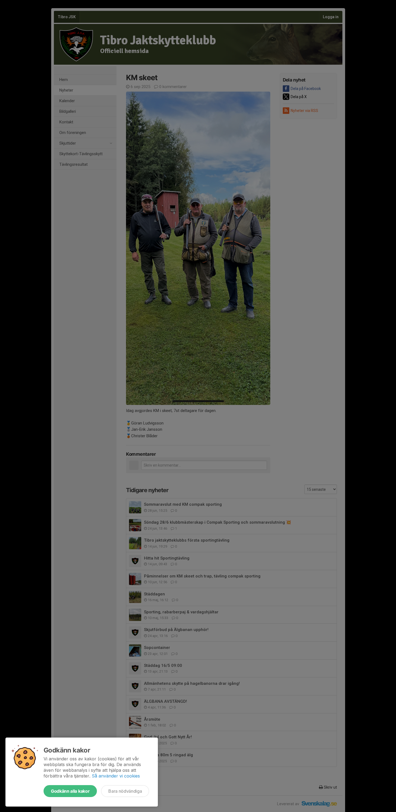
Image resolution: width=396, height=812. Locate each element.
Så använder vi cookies (116, 776)
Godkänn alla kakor (70, 791)
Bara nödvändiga (125, 791)
